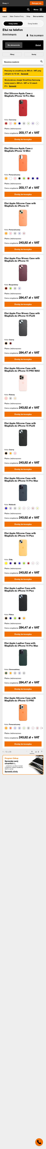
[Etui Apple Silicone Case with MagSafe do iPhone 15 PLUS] (23, 438)
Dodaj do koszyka (22, 139)
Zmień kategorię (9, 34)
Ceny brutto (33, 23)
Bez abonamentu (14, 45)
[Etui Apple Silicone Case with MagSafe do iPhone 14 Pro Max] (23, 493)
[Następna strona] (41, 752)
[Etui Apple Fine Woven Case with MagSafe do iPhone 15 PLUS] (23, 328)
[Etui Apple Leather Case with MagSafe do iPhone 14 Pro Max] (23, 657)
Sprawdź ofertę (11, 771)
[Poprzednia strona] (26, 752)
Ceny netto (13, 23)
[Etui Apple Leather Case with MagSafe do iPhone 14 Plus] (23, 602)
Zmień (38, 45)
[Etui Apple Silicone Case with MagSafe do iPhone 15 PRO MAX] (23, 383)
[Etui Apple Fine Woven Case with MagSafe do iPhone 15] (23, 273)
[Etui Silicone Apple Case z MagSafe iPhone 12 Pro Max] (23, 108)
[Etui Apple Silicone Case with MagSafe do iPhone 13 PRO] (23, 712)
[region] (23, 16)
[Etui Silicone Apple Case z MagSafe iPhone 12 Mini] (23, 163)
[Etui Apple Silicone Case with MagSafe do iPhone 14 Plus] (23, 547)
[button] (3, 16)
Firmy (5, 3)
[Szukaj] (28, 9)
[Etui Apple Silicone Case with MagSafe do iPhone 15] (23, 218)
